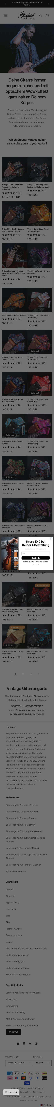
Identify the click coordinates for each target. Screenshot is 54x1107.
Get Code (36, 558)
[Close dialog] (51, 539)
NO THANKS (35, 564)
